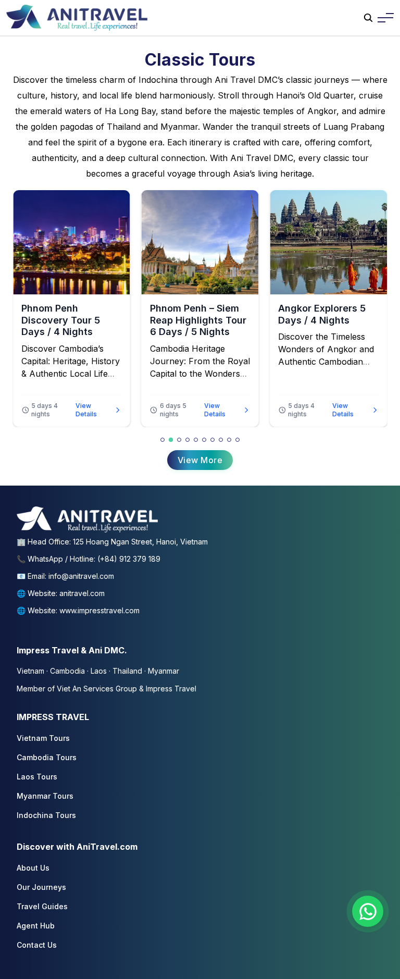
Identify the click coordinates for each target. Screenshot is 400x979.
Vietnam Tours (43, 738)
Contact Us (37, 944)
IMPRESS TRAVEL (53, 717)
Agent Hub (36, 925)
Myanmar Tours (45, 795)
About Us (33, 867)
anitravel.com (82, 593)
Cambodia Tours (47, 757)
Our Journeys (41, 887)
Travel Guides (42, 906)
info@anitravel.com (81, 576)
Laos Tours (37, 776)
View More (200, 460)
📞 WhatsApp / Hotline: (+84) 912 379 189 (88, 558)
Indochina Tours (46, 815)
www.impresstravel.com (99, 610)
